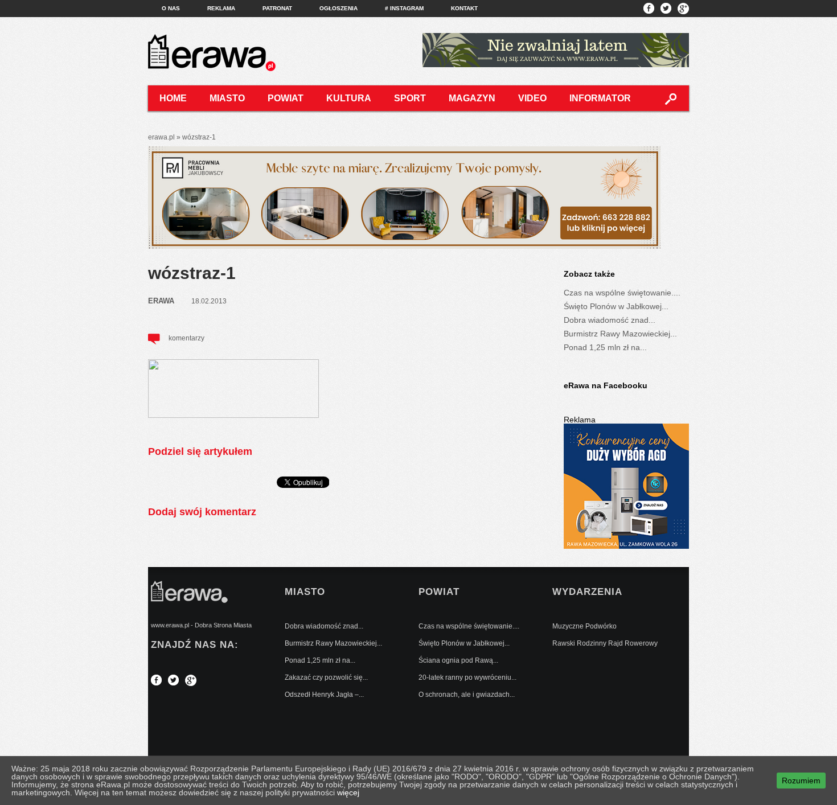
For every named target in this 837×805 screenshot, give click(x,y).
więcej (348, 792)
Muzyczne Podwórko (584, 626)
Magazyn (472, 98)
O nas (171, 8)
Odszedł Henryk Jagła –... (324, 695)
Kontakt (464, 8)
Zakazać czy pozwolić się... (326, 677)
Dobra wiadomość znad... (609, 320)
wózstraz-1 (192, 273)
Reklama (221, 8)
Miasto (227, 98)
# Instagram (404, 8)
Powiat (285, 98)
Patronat (277, 8)
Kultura (348, 98)
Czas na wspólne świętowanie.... (622, 292)
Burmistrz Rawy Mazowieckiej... (620, 333)
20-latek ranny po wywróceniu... (467, 677)
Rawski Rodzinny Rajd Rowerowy (605, 643)
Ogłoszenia (338, 8)
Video (532, 98)
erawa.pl (161, 137)
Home (173, 98)
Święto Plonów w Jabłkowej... (616, 306)
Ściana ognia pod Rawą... (458, 660)
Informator (600, 98)
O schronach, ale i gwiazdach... (467, 695)
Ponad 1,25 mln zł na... (605, 347)
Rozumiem (801, 780)
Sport (410, 98)
